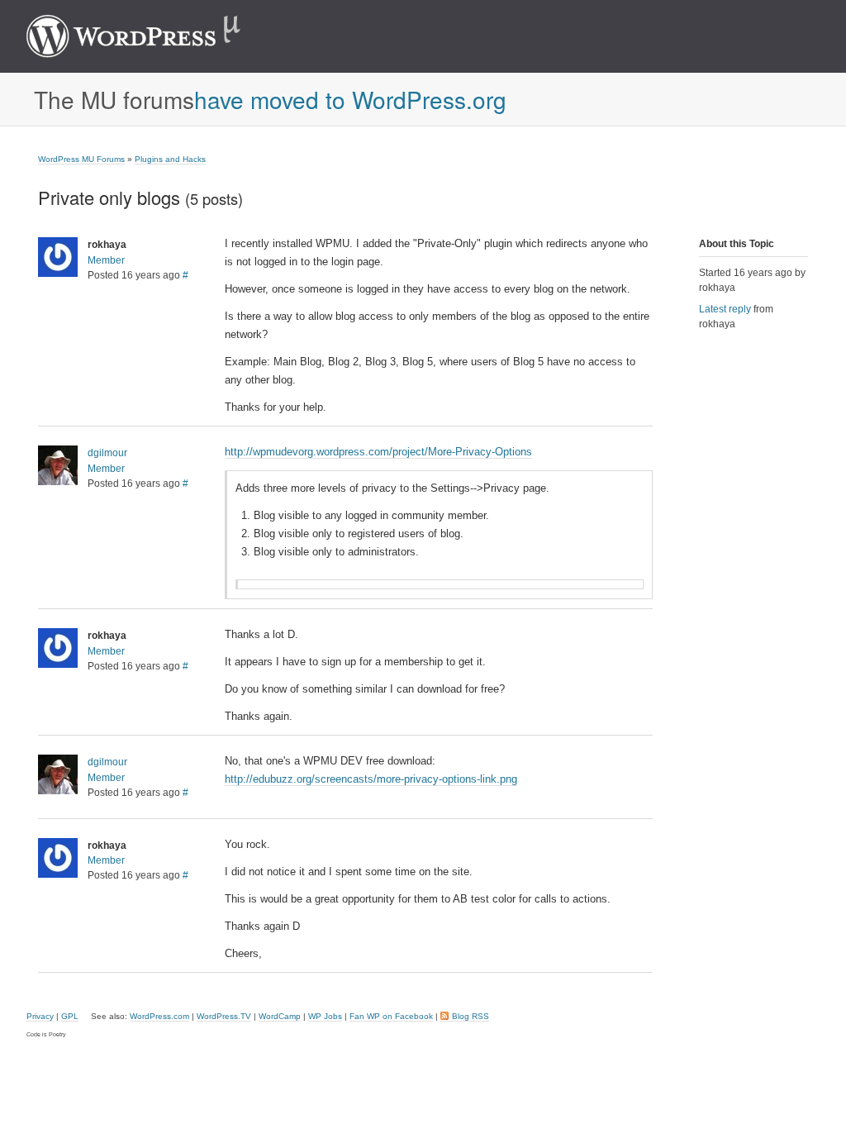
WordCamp (280, 1016)
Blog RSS (470, 1016)
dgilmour (107, 453)
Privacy (40, 1016)
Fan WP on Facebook (391, 1016)
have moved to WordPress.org (350, 99)
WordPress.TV (224, 1016)
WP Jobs (325, 1016)
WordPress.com (159, 1016)
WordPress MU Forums (81, 159)
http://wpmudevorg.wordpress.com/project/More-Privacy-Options (378, 451)
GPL (69, 1016)
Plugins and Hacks (170, 159)
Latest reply (725, 309)
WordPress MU (150, 36)
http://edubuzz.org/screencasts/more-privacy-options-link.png (371, 779)
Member (106, 260)
